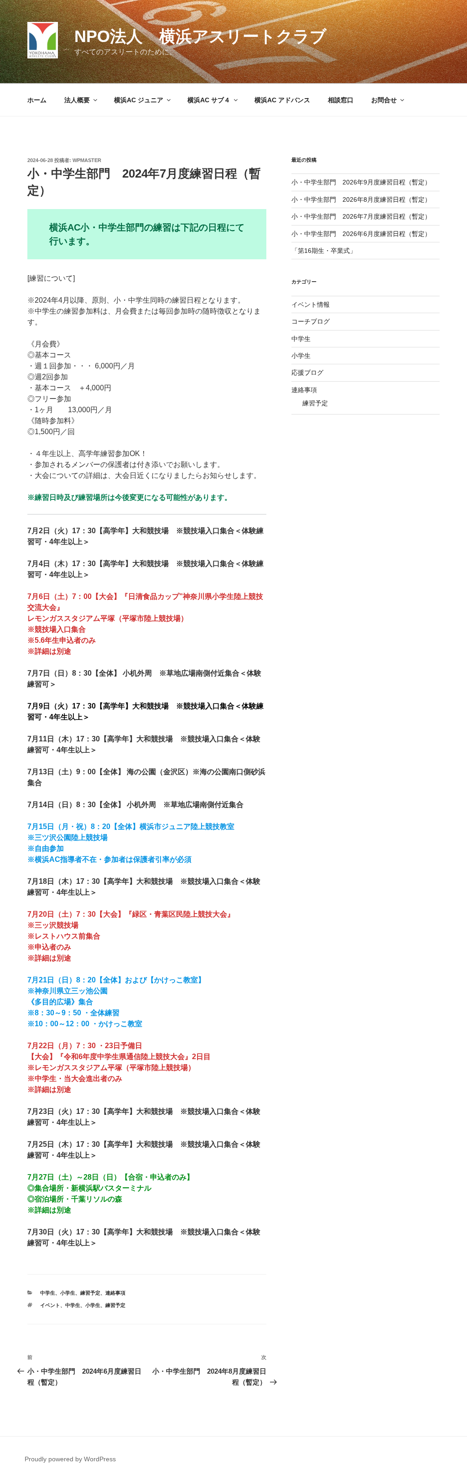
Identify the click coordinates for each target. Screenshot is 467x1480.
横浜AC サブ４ (208, 100)
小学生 (67, 1293)
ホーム (37, 100)
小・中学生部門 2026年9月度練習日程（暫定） (361, 182)
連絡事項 (115, 1293)
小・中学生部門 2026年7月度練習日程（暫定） (361, 216)
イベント (50, 1305)
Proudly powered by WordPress (70, 1459)
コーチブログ (310, 321)
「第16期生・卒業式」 (323, 250)
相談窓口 (340, 100)
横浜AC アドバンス (282, 100)
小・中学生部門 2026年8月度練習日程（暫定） (361, 199)
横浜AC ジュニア (138, 100)
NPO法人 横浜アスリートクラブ (200, 36)
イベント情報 (310, 304)
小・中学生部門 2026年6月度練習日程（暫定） (361, 233)
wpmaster (87, 160)
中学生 (47, 1293)
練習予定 (90, 1293)
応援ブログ (307, 372)
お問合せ (384, 100)
